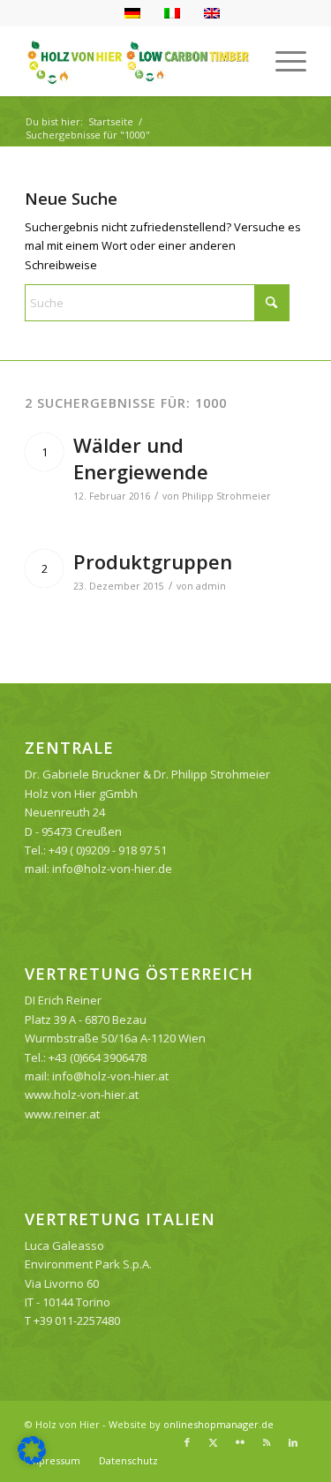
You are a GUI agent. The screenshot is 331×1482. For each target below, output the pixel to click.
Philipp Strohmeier (226, 496)
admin (211, 586)
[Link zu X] (213, 1442)
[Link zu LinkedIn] (293, 1442)
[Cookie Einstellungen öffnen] (32, 1460)
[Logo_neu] (137, 61)
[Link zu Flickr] (240, 1442)
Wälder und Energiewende (140, 458)
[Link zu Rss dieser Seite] (266, 1442)
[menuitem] (282, 61)
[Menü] (282, 61)
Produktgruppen (152, 561)
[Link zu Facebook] (187, 1442)
